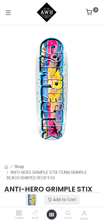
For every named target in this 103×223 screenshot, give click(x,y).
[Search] (68, 213)
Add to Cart (64, 199)
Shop (19, 166)
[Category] (18, 213)
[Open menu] (51, 214)
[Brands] (35, 213)
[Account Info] (84, 213)
